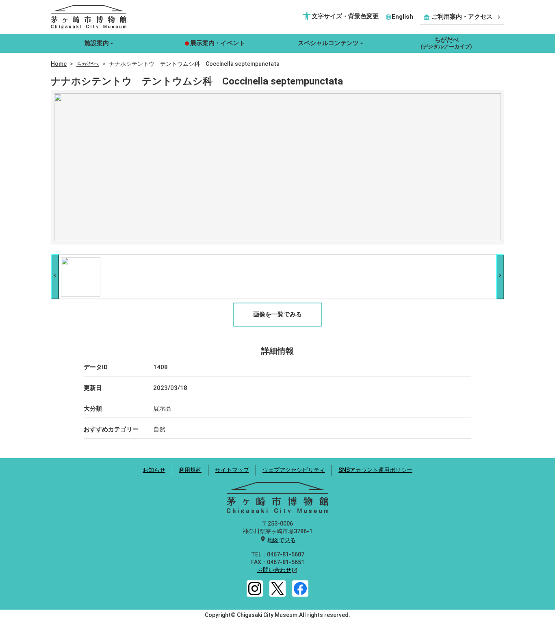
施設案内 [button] (97, 43)
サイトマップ (232, 470)
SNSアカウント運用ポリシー (375, 470)
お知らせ (154, 470)
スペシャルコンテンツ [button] (328, 43)
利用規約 (190, 470)
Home (59, 64)
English (399, 16)
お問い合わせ (274, 570)
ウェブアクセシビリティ (293, 470)
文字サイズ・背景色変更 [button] (340, 16)
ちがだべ (87, 64)
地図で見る (281, 540)
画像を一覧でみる (277, 314)
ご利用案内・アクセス (462, 16)
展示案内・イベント (217, 43)
